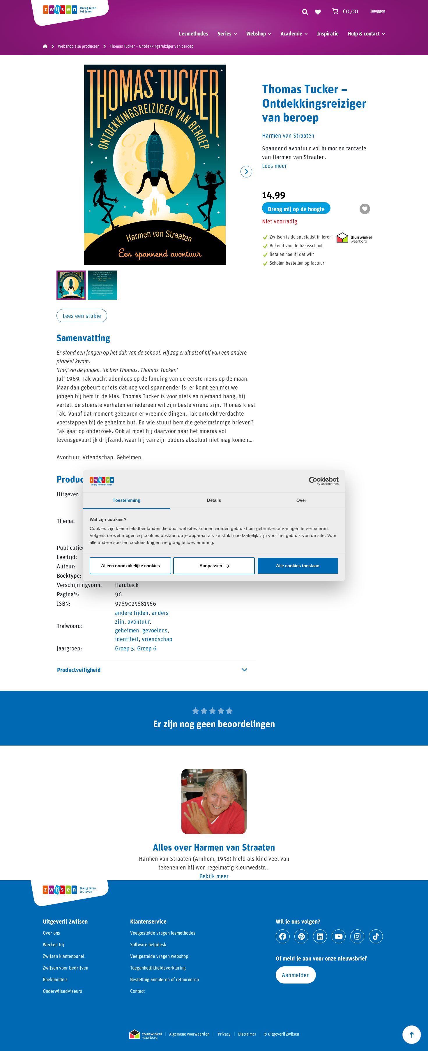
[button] (246, 171)
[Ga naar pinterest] (301, 936)
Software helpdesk (148, 944)
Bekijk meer (214, 876)
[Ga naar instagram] (357, 936)
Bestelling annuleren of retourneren (164, 979)
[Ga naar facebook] (283, 936)
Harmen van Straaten (288, 135)
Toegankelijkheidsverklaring (158, 968)
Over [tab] (301, 500)
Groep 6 (147, 648)
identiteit (127, 639)
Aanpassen (210, 565)
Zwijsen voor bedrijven (65, 968)
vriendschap (157, 639)
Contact (137, 991)
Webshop (256, 33)
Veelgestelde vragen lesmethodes (162, 933)
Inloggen (377, 11)
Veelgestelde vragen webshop (159, 956)
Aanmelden (296, 975)
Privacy (224, 1034)
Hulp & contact (364, 33)
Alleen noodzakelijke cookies (130, 565)
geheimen (127, 630)
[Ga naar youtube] (339, 936)
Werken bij (53, 944)
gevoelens (154, 630)
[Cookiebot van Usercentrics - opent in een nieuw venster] (313, 481)
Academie (291, 33)
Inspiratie (328, 33)
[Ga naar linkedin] (320, 936)
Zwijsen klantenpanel (63, 956)
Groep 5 (124, 648)
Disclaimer (247, 1034)
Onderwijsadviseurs (62, 991)
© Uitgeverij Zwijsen (281, 1034)
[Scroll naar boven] (411, 1034)
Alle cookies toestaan (297, 565)
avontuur (139, 621)
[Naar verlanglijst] (318, 11)
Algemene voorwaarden (189, 1034)
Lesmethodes (193, 33)
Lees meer (274, 165)
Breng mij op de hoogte (296, 209)
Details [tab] (214, 500)
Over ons (51, 933)
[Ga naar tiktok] (376, 936)
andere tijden (131, 612)
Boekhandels (55, 979)
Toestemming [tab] (126, 500)
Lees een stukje (82, 315)
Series (224, 33)
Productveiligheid (79, 669)
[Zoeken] (305, 11)
